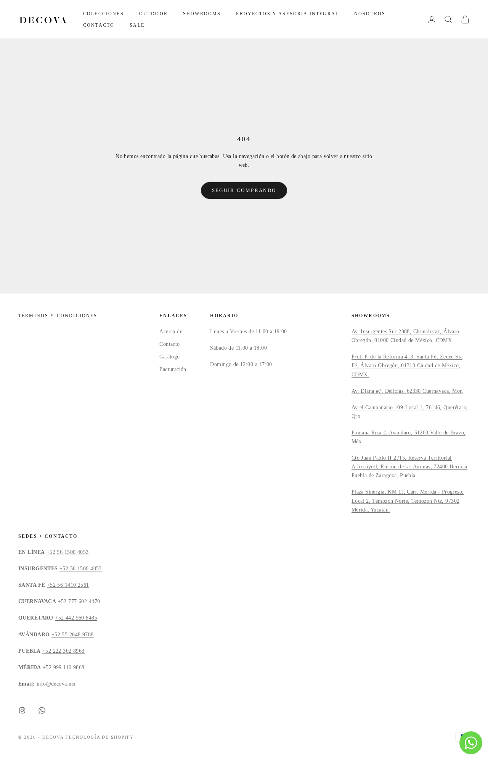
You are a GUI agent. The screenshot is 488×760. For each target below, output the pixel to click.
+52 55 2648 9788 (72, 634)
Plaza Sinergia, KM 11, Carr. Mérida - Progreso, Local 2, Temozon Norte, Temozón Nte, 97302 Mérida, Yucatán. (408, 500)
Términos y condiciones (58, 315)
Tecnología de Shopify (100, 737)
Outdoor (153, 13)
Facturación (172, 369)
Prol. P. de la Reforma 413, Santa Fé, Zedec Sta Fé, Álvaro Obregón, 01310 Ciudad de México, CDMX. (407, 365)
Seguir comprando (244, 190)
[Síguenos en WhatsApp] (42, 710)
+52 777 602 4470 (79, 601)
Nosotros (369, 13)
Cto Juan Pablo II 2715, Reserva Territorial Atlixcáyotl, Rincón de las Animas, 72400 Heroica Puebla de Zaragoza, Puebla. (409, 466)
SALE (137, 25)
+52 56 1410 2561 (68, 585)
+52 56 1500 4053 (68, 552)
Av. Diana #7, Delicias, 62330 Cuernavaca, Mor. (407, 391)
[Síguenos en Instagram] (22, 710)
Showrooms (202, 13)
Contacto (98, 25)
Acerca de (170, 331)
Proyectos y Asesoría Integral (287, 13)
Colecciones (103, 13)
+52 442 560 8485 (76, 618)
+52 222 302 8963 (63, 651)
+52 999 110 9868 (64, 667)
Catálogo (169, 357)
